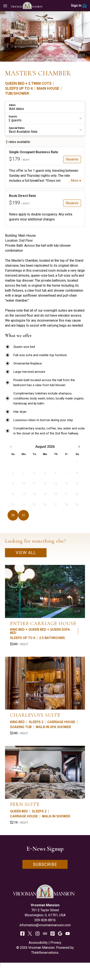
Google (60, 933)
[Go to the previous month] (11, 446)
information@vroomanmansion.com (45, 925)
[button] (45, 107)
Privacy (55, 943)
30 (13, 515)
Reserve (72, 159)
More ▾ (76, 181)
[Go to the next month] (79, 446)
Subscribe (45, 864)
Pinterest (52, 933)
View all (26, 552)
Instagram (37, 933)
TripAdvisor (45, 933)
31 (23, 515)
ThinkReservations (44, 953)
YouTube (68, 933)
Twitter (30, 933)
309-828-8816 (45, 920)
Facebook (22, 933)
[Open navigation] (5, 5)
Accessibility (38, 943)
